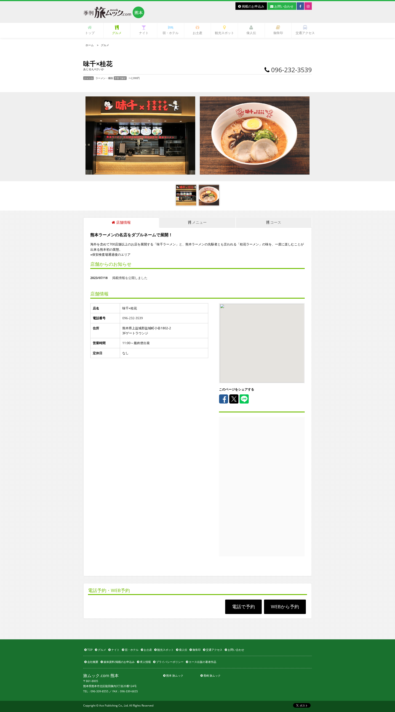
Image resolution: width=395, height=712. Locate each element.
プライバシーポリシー (169, 662)
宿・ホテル (171, 33)
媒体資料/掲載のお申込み (119, 662)
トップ (90, 33)
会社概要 (92, 662)
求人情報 (145, 662)
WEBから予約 (285, 606)
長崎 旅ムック (212, 675)
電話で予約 (243, 606)
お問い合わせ (283, 6)
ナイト (144, 33)
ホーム (89, 45)
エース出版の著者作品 (202, 662)
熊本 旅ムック (174, 675)
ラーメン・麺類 (105, 78)
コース (275, 222)
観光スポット (224, 33)
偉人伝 (251, 33)
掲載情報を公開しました (118, 278)
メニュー (199, 222)
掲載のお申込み (252, 6)
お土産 (197, 33)
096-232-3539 (291, 69)
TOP (90, 650)
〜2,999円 (134, 78)
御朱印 (278, 33)
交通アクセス (305, 33)
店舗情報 (123, 222)
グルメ (117, 33)
